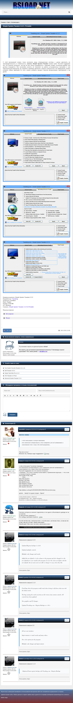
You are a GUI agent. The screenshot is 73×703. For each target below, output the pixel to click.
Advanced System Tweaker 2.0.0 (13, 378)
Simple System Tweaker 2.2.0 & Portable (21, 307)
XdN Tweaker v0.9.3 (10, 370)
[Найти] (69, 12)
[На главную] (36, 4)
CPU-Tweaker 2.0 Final (11, 375)
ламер (21, 461)
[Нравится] (10, 330)
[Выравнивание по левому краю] (17, 396)
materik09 (22, 429)
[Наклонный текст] (7, 396)
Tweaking (15, 299)
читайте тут (43, 351)
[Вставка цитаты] (34, 396)
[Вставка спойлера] (40, 396)
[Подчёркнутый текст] (10, 396)
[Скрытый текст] (31, 396)
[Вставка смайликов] (27, 396)
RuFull (20, 534)
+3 (7, 330)
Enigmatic (21, 507)
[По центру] (20, 396)
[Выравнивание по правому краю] (23, 396)
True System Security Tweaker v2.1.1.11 (15, 368)
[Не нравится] (4, 330)
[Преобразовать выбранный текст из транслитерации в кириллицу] (37, 396)
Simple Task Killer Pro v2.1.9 (12, 373)
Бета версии (9, 314)
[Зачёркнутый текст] (13, 396)
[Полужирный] (4, 396)
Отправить (12, 414)
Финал (8, 318)
